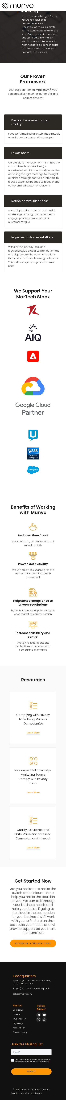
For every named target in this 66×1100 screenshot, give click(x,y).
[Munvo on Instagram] (44, 1019)
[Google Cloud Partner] (33, 395)
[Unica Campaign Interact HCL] (33, 435)
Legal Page (18, 1023)
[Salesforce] (33, 470)
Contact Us (18, 1010)
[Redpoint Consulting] (33, 310)
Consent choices (33, 1093)
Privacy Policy (19, 1018)
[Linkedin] (38, 1014)
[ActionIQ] (33, 333)
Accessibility (19, 1027)
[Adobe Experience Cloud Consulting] (33, 356)
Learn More (33, 732)
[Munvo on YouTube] (44, 1014)
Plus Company (20, 1032)
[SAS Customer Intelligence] (33, 453)
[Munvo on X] (38, 1019)
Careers (16, 1014)
